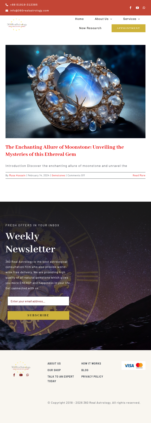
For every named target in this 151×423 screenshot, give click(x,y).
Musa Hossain (17, 175)
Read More (139, 175)
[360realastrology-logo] (17, 19)
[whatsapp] (144, 7)
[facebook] (130, 7)
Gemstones (58, 175)
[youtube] (137, 7)
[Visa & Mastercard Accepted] (133, 362)
